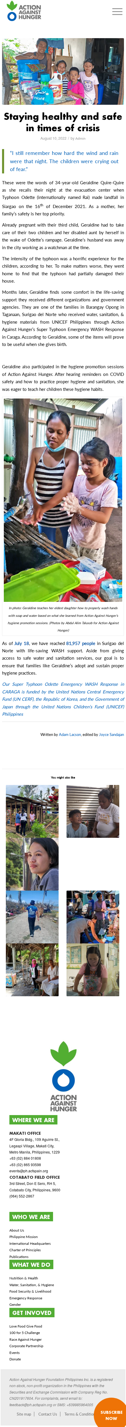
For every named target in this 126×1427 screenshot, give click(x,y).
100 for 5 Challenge (24, 1332)
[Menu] (117, 11)
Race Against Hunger (25, 1339)
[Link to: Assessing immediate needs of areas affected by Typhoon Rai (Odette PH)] (32, 917)
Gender (15, 1304)
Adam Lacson (70, 734)
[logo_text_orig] (51, 11)
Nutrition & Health (23, 1278)
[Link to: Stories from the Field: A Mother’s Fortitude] (32, 811)
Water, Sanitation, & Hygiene (31, 1285)
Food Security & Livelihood (30, 1291)
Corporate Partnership (26, 1346)
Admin (80, 138)
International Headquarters (30, 1243)
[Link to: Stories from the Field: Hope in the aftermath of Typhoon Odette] (93, 811)
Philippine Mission (23, 1237)
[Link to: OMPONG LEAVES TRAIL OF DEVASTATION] (32, 864)
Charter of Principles (25, 1250)
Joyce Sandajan (111, 734)
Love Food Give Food (25, 1326)
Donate (15, 1359)
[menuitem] (117, 11)
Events (14, 1352)
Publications (18, 1256)
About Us (16, 1230)
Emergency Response (25, 1298)
